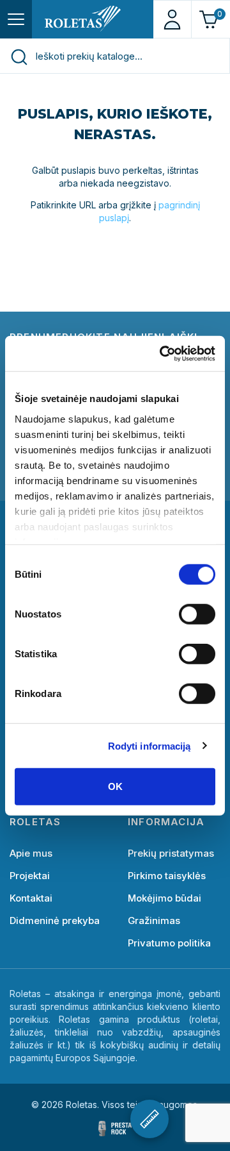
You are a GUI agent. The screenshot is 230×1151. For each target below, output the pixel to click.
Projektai (30, 876)
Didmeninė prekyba (55, 920)
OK (115, 786)
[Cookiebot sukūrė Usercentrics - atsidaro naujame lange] (162, 353)
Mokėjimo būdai (164, 898)
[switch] (197, 614)
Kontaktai (31, 898)
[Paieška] (18, 56)
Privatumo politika (169, 943)
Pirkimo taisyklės (167, 876)
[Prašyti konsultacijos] (149, 1119)
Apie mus (31, 853)
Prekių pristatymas (171, 853)
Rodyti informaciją (149, 745)
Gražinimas (154, 920)
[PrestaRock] (115, 1128)
